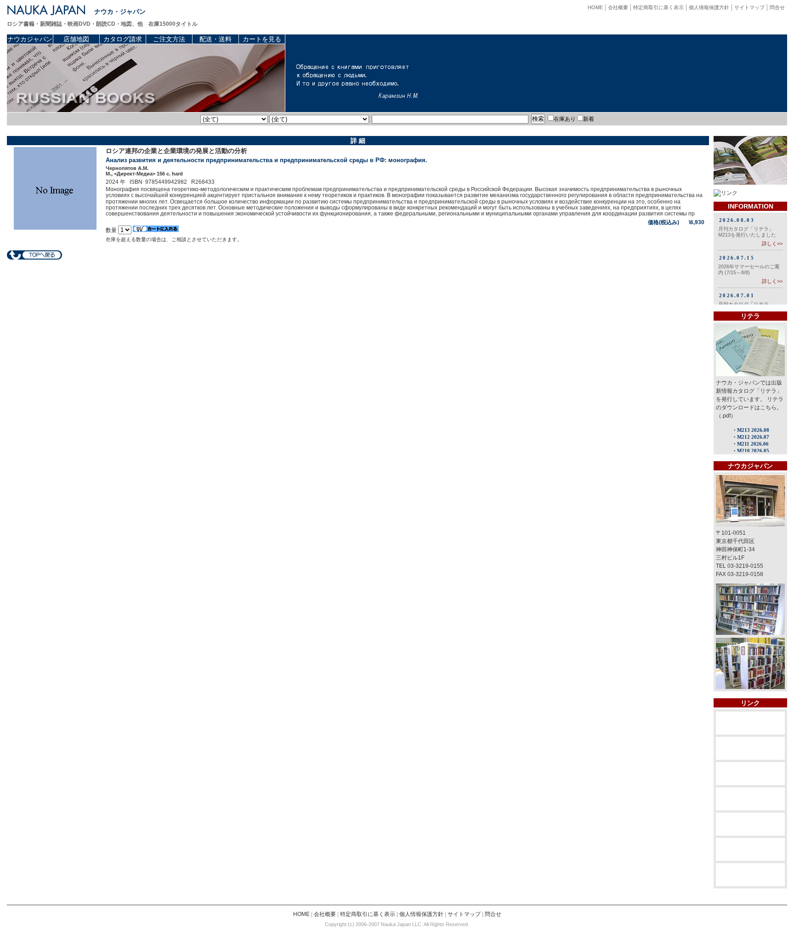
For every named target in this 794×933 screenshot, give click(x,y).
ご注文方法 (169, 39)
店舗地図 (76, 39)
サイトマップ (749, 7)
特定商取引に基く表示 (658, 7)
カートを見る (262, 39)
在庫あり (565, 119)
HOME (595, 7)
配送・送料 (215, 39)
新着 (588, 119)
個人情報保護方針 (709, 7)
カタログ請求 (122, 39)
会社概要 (618, 7)
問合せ (777, 7)
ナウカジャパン (29, 39)
